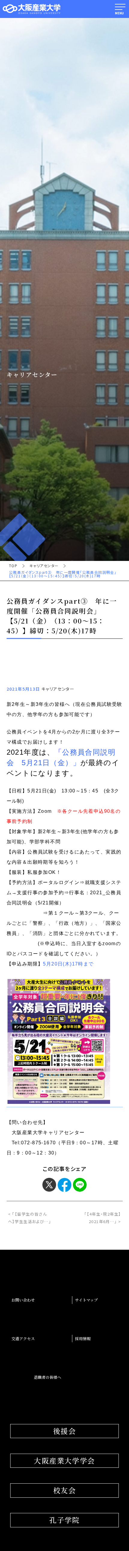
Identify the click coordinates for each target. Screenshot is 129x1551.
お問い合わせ (23, 1300)
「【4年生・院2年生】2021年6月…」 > (102, 1217)
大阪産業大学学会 (64, 1460)
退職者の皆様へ (47, 1377)
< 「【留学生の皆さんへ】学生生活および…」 (29, 1217)
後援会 (64, 1431)
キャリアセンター (43, 566)
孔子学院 (64, 1520)
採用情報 (83, 1338)
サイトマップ (86, 1300)
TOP (13, 566)
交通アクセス (23, 1338)
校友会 (64, 1490)
